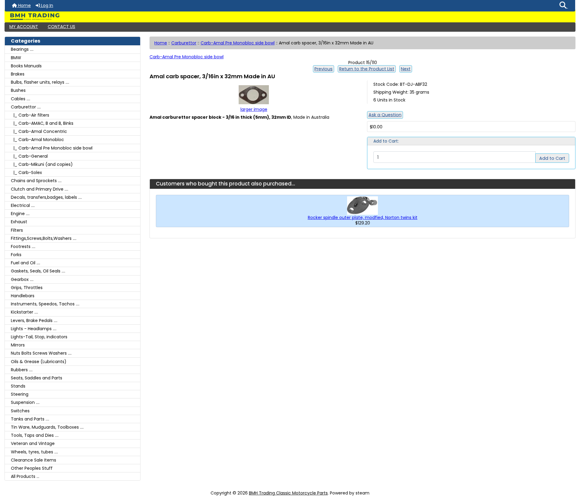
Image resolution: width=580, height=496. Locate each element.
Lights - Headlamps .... (33, 329)
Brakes (17, 74)
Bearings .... (22, 49)
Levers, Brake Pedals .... (34, 320)
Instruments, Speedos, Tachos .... (45, 304)
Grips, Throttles (27, 288)
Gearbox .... (22, 279)
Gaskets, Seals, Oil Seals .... (38, 271)
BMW (16, 58)
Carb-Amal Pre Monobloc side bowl (238, 43)
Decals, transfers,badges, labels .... (46, 197)
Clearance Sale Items (33, 460)
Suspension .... (25, 402)
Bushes (18, 90)
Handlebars (22, 296)
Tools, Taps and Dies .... (35, 435)
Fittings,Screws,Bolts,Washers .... (43, 238)
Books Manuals (26, 66)
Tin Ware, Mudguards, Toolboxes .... (47, 427)
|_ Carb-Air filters (30, 115)
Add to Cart (552, 158)
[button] (563, 5)
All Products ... (25, 476)
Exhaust (19, 222)
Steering (19, 394)
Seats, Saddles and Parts (36, 378)
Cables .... (20, 99)
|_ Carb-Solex (26, 172)
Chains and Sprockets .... (36, 181)
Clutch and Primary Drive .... (39, 189)
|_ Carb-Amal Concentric (39, 131)
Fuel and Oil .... (25, 263)
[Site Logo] (290, 17)
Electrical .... (23, 205)
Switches (20, 411)
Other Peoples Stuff (32, 468)
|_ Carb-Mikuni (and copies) (42, 164)
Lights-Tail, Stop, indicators (39, 337)
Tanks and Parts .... (30, 419)
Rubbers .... (22, 370)
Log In (46, 5)
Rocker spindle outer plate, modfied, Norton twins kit (362, 217)
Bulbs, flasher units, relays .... (40, 82)
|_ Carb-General (29, 156)
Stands (18, 386)
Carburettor (183, 43)
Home (24, 5)
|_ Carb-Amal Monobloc (37, 140)
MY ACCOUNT (23, 27)
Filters (17, 230)
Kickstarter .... (24, 312)
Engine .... (20, 214)
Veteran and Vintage (33, 443)
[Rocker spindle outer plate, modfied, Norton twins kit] (362, 205)
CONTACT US (61, 27)
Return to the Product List (366, 69)
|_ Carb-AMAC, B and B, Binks (42, 123)
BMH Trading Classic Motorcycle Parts (288, 493)
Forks (16, 255)
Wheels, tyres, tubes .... (34, 452)
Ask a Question (385, 115)
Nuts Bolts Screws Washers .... (41, 353)
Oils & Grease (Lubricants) (38, 362)
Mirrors (18, 345)
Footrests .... (23, 246)
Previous (323, 69)
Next (406, 69)
